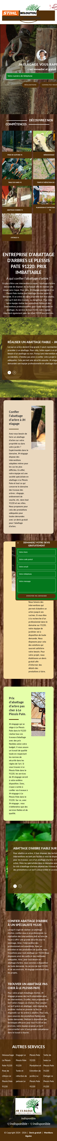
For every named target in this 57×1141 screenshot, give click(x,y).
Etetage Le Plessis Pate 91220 (48, 1081)
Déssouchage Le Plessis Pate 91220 (8, 1060)
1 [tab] (9, 373)
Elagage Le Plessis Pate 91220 (21, 1060)
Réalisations (30, 85)
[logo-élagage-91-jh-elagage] (28, 1106)
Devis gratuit (35, 1133)
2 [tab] (14, 373)
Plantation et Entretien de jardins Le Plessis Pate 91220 (35, 1076)
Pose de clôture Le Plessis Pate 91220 (7, 1079)
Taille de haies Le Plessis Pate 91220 (48, 1063)
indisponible (12, 18)
